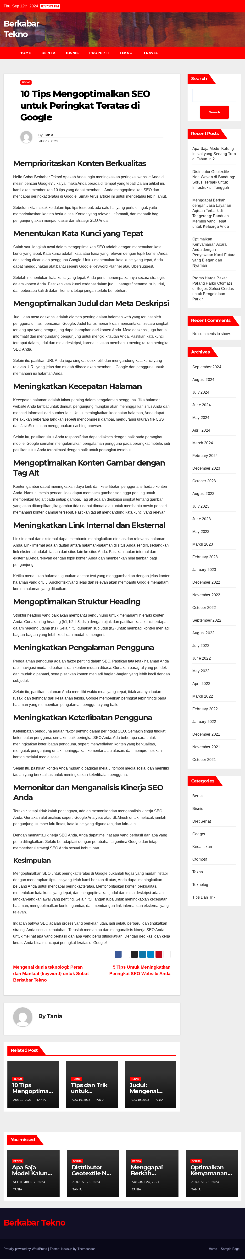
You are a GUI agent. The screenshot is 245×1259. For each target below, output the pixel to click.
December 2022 (206, 582)
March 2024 (202, 443)
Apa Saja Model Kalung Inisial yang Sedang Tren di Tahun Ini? (214, 154)
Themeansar (86, 1249)
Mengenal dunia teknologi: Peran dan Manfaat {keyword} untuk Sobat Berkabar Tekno (51, 973)
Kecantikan (202, 847)
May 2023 (201, 532)
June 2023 (201, 519)
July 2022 (200, 646)
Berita (48, 53)
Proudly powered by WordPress (26, 1249)
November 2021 (206, 747)
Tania (48, 135)
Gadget (198, 834)
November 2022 (206, 595)
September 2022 (206, 620)
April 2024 (201, 430)
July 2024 (200, 392)
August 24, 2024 (146, 1182)
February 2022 (205, 709)
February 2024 (205, 456)
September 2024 (206, 367)
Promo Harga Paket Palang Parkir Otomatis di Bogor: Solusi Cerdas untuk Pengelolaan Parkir (213, 288)
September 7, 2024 (29, 1182)
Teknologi (200, 885)
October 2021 (204, 760)
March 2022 (202, 696)
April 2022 (201, 684)
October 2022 (204, 608)
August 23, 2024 (205, 1182)
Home (25, 53)
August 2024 (203, 380)
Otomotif (199, 859)
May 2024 (201, 418)
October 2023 (204, 481)
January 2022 (204, 722)
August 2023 (203, 494)
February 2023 (205, 557)
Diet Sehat (201, 821)
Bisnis (72, 53)
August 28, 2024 (86, 1182)
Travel (150, 53)
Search (199, 78)
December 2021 (206, 734)
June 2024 (201, 405)
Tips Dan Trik (204, 897)
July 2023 (200, 506)
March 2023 (202, 544)
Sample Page (230, 1249)
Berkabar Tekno (34, 1223)
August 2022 (203, 633)
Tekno (126, 53)
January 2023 (204, 570)
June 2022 (201, 658)
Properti (99, 53)
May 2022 (201, 671)
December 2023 (206, 468)
